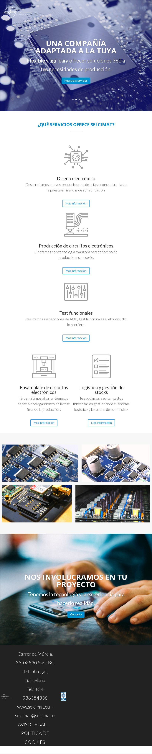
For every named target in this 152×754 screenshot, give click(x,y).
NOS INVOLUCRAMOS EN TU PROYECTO (76, 580)
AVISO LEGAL (32, 724)
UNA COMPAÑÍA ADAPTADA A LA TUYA (75, 47)
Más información (76, 203)
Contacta (76, 614)
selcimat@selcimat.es (35, 715)
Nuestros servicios (75, 80)
